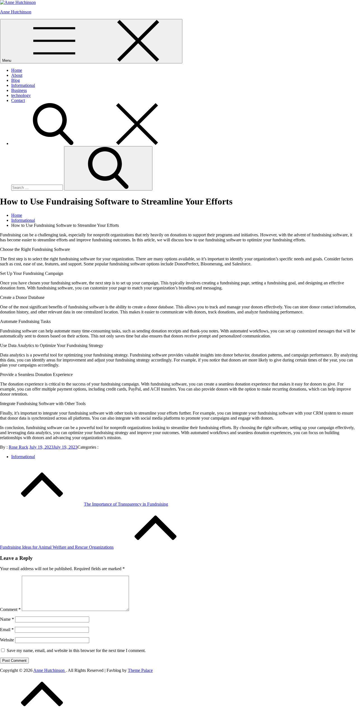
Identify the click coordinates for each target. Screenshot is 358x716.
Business (19, 90)
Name (7, 619)
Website (7, 639)
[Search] (95, 143)
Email (7, 629)
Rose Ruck (18, 447)
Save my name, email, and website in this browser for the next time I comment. (76, 650)
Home (16, 70)
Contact (18, 100)
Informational (23, 85)
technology (21, 95)
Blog (15, 80)
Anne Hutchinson (15, 11)
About (16, 75)
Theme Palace (140, 670)
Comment (10, 609)
